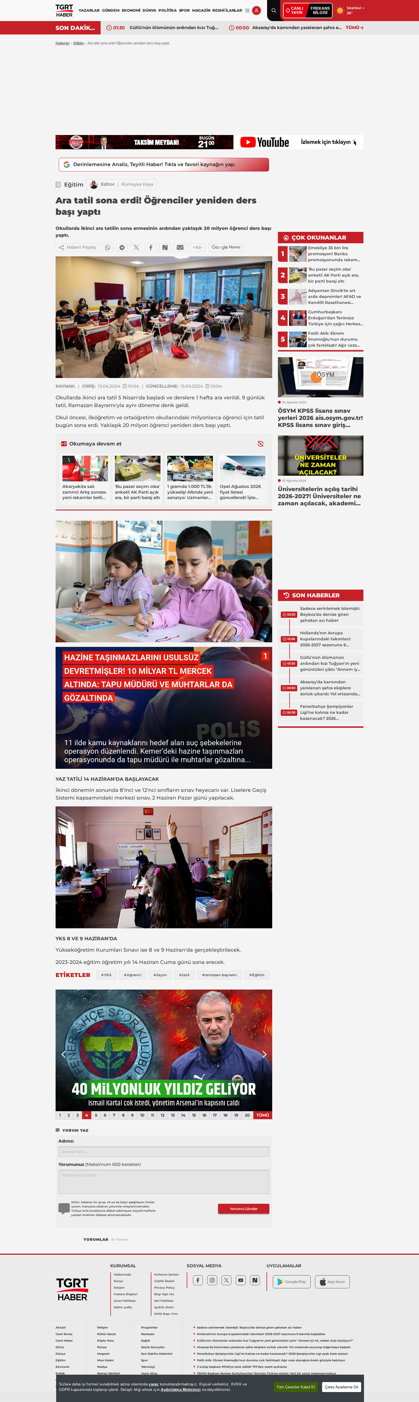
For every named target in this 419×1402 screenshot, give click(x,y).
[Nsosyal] (165, 247)
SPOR (184, 10)
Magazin (103, 1354)
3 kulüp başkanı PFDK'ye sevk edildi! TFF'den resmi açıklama (242, 1367)
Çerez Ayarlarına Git (341, 1387)
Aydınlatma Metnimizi (181, 1389)
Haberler (63, 43)
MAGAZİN (201, 10)
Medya (102, 1367)
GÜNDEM (110, 10)
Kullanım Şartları (166, 1274)
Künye (118, 1281)
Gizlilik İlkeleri (164, 1281)
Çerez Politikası (125, 1301)
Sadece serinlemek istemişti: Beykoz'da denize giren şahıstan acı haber (330, 614)
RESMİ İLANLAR (227, 10)
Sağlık (145, 1340)
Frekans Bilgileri (125, 1294)
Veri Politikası (164, 1301)
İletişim (119, 1287)
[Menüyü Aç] (247, 11)
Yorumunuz (99, 1164)
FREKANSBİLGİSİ (320, 10)
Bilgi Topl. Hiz (164, 1294)
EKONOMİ (131, 10)
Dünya (60, 1354)
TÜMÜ (352, 27)
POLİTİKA (167, 10)
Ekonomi (62, 1367)
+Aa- (198, 247)
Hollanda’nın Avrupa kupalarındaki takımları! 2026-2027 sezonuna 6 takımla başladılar (325, 639)
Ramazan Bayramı (92, 405)
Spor (144, 1360)
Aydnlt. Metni (164, 1307)
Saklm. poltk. (123, 1307)
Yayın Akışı (149, 1373)
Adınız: (66, 1141)
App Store (336, 1282)
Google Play (295, 1282)
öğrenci (232, 417)
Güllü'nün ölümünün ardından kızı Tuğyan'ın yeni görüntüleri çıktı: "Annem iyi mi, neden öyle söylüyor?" (329, 664)
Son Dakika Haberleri (156, 1354)
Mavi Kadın (105, 1360)
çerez (153, 1384)
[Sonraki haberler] (260, 443)
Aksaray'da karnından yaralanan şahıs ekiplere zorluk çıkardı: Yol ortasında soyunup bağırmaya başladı (175, 27)
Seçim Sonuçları (153, 1347)
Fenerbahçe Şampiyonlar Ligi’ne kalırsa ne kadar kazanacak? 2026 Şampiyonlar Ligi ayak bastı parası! (297, 27)
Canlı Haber (64, 1340)
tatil (112, 398)
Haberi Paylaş (81, 247)
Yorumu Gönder (244, 1209)
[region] (210, 1388)
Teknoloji (148, 1367)
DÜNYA (149, 10)
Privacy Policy (164, 1287)
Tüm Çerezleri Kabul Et (295, 1387)
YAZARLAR (89, 10)
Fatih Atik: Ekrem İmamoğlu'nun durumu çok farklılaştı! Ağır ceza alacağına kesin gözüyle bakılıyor (271, 1360)
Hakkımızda (122, 1274)
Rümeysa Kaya (137, 184)
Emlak (60, 1373)
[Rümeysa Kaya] (94, 184)
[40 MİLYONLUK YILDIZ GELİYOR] (164, 1050)
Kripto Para (105, 1340)
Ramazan (147, 1334)
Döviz (60, 1347)
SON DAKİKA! (76, 27)
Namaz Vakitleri (108, 1373)
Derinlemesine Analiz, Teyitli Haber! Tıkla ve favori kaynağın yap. (154, 164)
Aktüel (61, 1327)
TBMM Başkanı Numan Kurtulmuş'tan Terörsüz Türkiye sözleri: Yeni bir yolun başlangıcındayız (266, 1373)
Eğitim (79, 43)
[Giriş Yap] (256, 10)
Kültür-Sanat (106, 1334)
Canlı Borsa (64, 1334)
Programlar (149, 1327)
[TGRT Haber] (64, 11)
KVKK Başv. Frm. (166, 1314)
